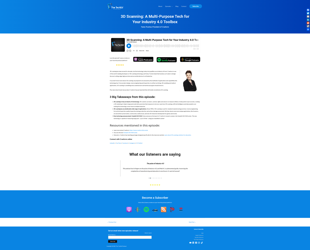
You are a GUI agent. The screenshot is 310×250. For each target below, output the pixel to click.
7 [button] (158, 178)
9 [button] (161, 178)
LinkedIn (112, 143)
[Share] (308, 29)
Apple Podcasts (199, 235)
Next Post (192, 222)
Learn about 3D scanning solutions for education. (177, 135)
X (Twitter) (139, 143)
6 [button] (156, 178)
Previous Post (111, 222)
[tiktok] (202, 243)
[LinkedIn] (308, 19)
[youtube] (190, 243)
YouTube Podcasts (198, 239)
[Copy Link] (308, 26)
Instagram (132, 143)
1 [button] (148, 178)
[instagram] (199, 243)
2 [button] (150, 178)
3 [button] (151, 178)
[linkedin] (193, 243)
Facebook (125, 143)
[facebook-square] (196, 243)
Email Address (112, 235)
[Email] (308, 16)
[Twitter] (308, 13)
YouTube (118, 143)
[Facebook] (308, 10)
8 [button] (159, 178)
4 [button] (153, 178)
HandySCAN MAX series (130, 132)
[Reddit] (308, 23)
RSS (202, 233)
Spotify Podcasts (199, 237)
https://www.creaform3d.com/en (139, 130)
